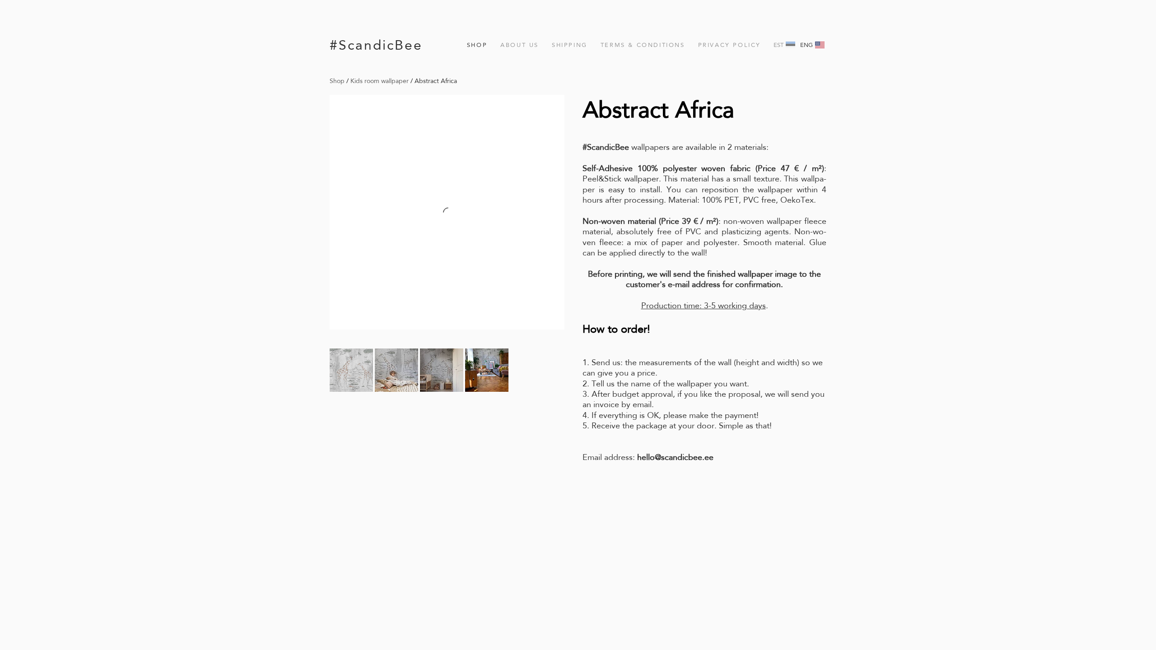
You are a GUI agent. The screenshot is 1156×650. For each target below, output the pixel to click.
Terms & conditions (643, 45)
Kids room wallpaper (379, 81)
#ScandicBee (376, 45)
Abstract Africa (436, 81)
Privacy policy (729, 45)
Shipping (569, 45)
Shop (477, 45)
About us (519, 45)
